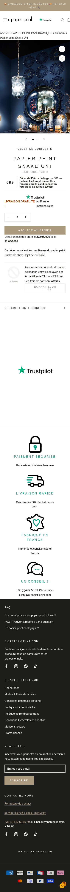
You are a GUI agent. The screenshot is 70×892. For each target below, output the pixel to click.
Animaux (60, 33)
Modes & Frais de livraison (20, 694)
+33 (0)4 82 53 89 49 (17, 821)
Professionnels (13, 732)
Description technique (25, 308)
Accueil (4, 33)
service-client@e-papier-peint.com (25, 812)
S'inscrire (19, 780)
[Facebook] (6, 666)
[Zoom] (62, 49)
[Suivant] (44, 139)
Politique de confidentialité (20, 707)
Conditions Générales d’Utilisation (24, 720)
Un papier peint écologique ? (21, 628)
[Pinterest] (26, 666)
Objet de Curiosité (35, 148)
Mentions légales (14, 726)
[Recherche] (62, 19)
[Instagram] (16, 666)
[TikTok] (35, 666)
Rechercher (11, 687)
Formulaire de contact (17, 803)
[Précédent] (26, 139)
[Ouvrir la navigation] (5, 19)
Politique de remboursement (21, 713)
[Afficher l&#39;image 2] (37, 139)
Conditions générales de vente (22, 700)
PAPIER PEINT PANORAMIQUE (31, 33)
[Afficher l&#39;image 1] (33, 139)
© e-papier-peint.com (35, 851)
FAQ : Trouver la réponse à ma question (28, 621)
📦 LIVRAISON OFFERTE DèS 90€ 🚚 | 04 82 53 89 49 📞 (35, 5)
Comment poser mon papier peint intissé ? (30, 615)
